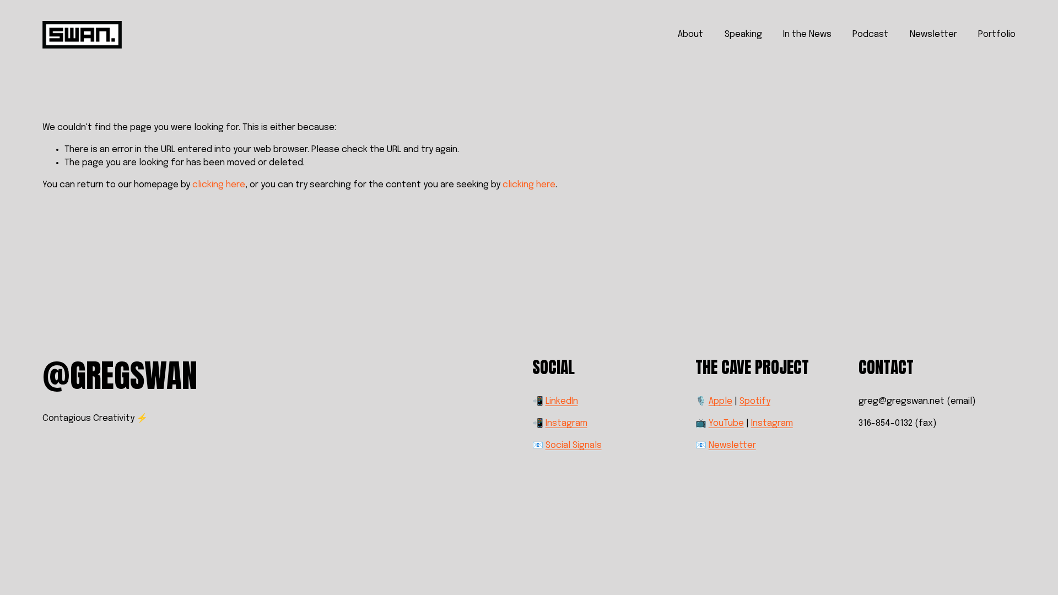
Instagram (566, 423)
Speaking (743, 34)
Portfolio (997, 34)
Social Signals (574, 445)
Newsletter (933, 34)
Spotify (754, 401)
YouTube (726, 423)
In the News (807, 34)
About (690, 34)
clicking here (218, 185)
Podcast (870, 34)
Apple (720, 401)
